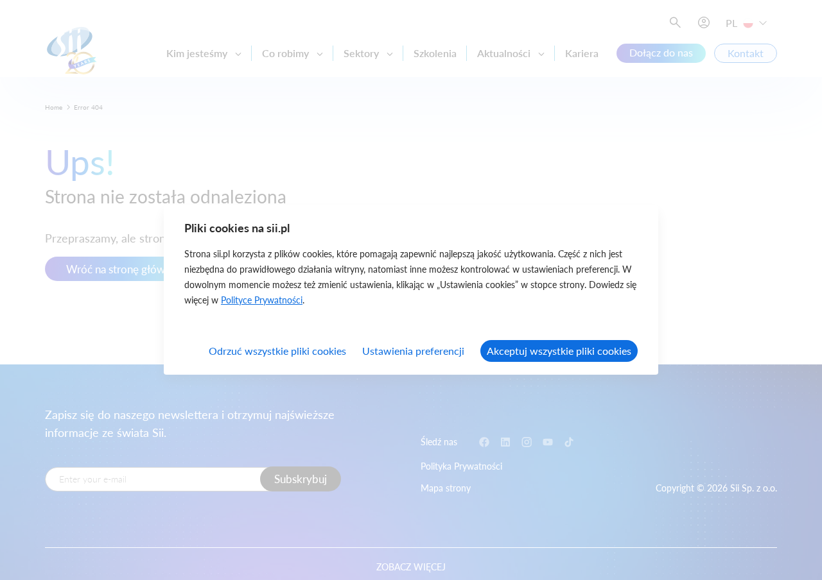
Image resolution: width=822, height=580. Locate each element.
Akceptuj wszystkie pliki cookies (559, 351)
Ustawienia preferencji (413, 351)
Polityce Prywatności (261, 299)
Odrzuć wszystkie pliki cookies (277, 351)
